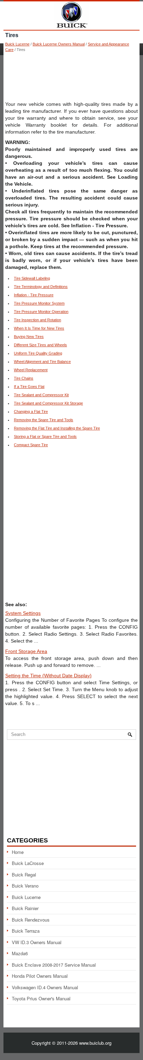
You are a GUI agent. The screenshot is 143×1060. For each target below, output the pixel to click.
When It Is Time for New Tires (39, 328)
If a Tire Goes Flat (29, 386)
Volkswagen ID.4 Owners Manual (45, 987)
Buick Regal (24, 874)
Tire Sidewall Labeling (32, 278)
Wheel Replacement (31, 370)
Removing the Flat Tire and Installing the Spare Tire (57, 428)
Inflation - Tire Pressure (33, 295)
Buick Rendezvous (31, 919)
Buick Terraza (26, 930)
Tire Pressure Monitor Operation (41, 311)
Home (18, 852)
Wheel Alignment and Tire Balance (42, 361)
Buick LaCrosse (28, 863)
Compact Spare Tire (31, 445)
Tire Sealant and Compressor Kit (41, 395)
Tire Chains (23, 378)
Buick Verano (25, 885)
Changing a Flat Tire (31, 411)
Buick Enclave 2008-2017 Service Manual (54, 964)
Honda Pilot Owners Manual (40, 976)
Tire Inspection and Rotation (37, 320)
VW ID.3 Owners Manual (36, 942)
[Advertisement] (71, 76)
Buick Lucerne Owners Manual (59, 44)
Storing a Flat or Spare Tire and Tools (45, 436)
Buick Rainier (25, 908)
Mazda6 (20, 953)
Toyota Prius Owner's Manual (41, 998)
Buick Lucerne (17, 44)
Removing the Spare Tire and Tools (43, 420)
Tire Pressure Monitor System (39, 303)
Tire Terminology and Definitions (41, 287)
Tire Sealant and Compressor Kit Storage (48, 403)
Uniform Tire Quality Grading (38, 353)
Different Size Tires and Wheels (40, 345)
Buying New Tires (29, 336)
